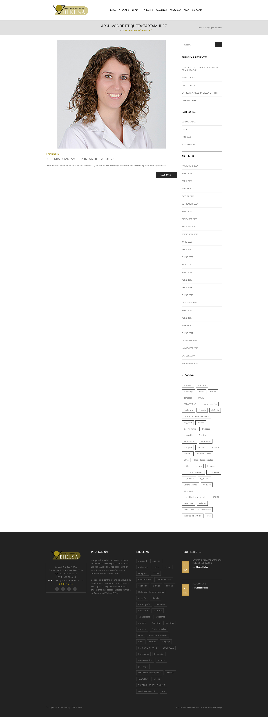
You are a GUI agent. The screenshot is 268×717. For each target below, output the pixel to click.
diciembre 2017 (189, 302)
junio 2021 (187, 211)
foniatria (188, 453)
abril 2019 (187, 279)
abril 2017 (187, 317)
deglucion (188, 410)
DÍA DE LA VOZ (188, 85)
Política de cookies (184, 707)
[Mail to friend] (75, 589)
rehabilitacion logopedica (195, 497)
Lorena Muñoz (190, 484)
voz (208, 515)
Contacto (197, 10)
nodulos (207, 484)
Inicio (113, 10)
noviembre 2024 (190, 165)
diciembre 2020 (189, 219)
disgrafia (188, 422)
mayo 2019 (187, 272)
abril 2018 (187, 287)
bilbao (213, 391)
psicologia (188, 490)
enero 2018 (187, 295)
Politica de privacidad (202, 707)
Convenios (161, 10)
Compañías (175, 10)
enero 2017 (187, 333)
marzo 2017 (188, 325)
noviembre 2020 (190, 226)
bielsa (201, 391)
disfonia (215, 410)
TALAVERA (188, 503)
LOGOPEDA (213, 472)
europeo (188, 447)
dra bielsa (205, 428)
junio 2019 (187, 264)
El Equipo (148, 10)
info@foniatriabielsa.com (69, 580)
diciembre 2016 (189, 340)
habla (186, 466)
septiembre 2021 (190, 203)
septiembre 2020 (190, 234)
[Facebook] (63, 589)
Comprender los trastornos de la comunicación (200, 68)
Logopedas (189, 478)
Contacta (66, 584)
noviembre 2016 (190, 348)
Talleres (202, 503)
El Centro (124, 10)
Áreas (135, 10)
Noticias (186, 136)
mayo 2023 (187, 173)
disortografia (190, 428)
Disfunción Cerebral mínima (196, 416)
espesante (205, 441)
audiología (188, 391)
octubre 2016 (188, 355)
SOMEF (216, 497)
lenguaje (211, 466)
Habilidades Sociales (203, 459)
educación (188, 435)
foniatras (215, 447)
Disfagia (202, 410)
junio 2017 (187, 310)
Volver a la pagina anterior (210, 28)
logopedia (204, 478)
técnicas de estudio (192, 515)
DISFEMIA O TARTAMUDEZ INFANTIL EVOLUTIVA (80, 159)
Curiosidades (52, 154)
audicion (202, 385)
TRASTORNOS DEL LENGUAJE (197, 509)
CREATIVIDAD (190, 404)
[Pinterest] (69, 589)
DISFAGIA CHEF (189, 100)
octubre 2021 (188, 196)
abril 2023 (187, 181)
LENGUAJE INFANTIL (193, 472)
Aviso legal (217, 707)
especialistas (189, 441)
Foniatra (201, 447)
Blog (186, 10)
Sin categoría (189, 144)
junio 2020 (187, 241)
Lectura (198, 466)
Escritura (203, 435)
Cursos (185, 129)
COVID (201, 397)
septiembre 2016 (190, 363)
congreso (188, 397)
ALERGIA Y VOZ (189, 77)
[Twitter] (57, 589)
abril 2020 (187, 249)
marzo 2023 (188, 188)
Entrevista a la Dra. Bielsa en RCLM (200, 92)
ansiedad (188, 385)
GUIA (186, 459)
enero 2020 (187, 257)
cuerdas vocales (209, 404)
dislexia (200, 422)
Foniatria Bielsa (204, 453)
